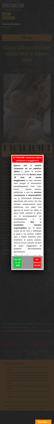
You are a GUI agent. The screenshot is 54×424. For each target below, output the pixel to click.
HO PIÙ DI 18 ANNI (18, 262)
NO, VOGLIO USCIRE (37, 262)
